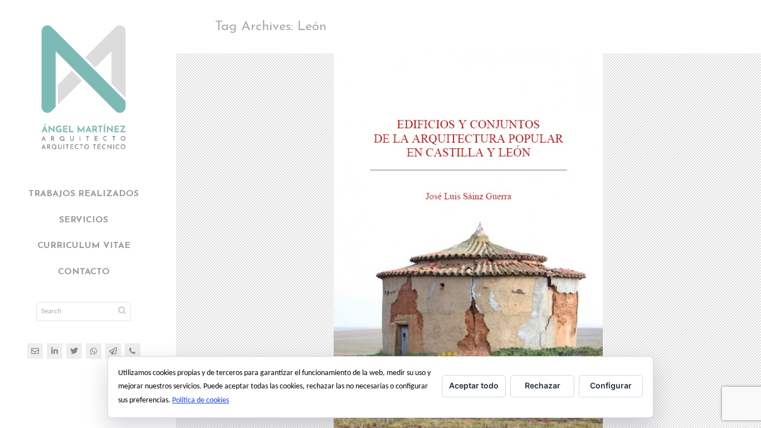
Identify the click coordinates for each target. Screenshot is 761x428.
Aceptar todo (474, 385)
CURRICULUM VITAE (83, 245)
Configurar (611, 385)
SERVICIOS (83, 220)
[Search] (122, 311)
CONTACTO (84, 272)
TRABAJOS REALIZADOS (83, 193)
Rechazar (542, 385)
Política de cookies (200, 400)
